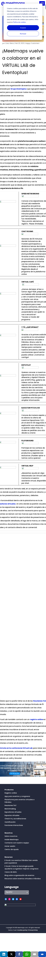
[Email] (34, 954)
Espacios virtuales (12, 815)
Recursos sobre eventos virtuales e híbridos (23, 878)
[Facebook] (19, 954)
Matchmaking (10, 809)
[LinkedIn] (4, 954)
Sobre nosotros (11, 836)
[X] (11, 954)
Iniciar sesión (10, 846)
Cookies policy (22, 930)
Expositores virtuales (13, 812)
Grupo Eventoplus (18, 89)
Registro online (11, 793)
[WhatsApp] (27, 954)
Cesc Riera (9, 43)
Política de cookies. (19, 22)
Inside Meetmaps (12, 839)
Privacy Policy (33, 930)
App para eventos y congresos (17, 796)
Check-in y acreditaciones (15, 819)
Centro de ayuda (12, 849)
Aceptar (23, 28)
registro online (36, 719)
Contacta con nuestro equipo (17, 843)
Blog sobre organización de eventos (19, 875)
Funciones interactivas (14, 825)
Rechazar (23, 34)
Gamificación (10, 822)
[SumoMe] (42, 954)
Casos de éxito (11, 872)
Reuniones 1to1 (10, 805)
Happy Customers (32, 43)
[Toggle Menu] (42, 3)
